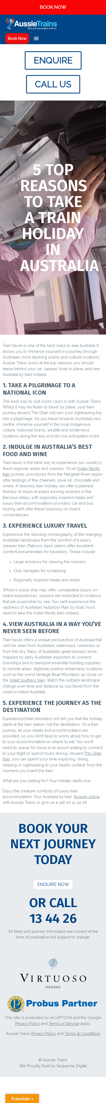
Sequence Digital (72, 1066)
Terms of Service (64, 1023)
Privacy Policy (27, 1023)
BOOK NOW (53, 7)
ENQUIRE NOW (53, 884)
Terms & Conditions (82, 1033)
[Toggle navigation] (98, 24)
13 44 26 (53, 918)
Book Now (17, 38)
